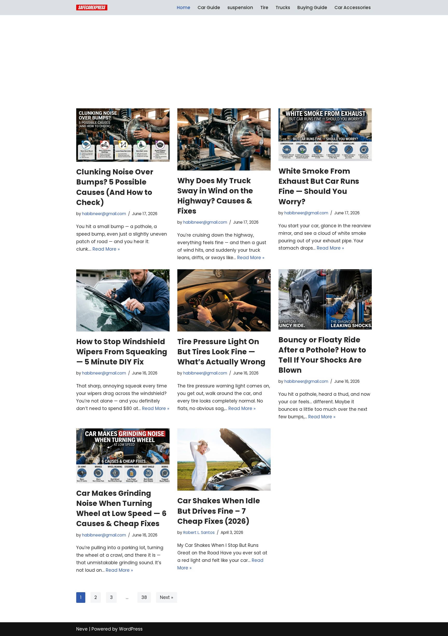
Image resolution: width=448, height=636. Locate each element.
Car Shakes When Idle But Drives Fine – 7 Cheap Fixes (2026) (218, 511)
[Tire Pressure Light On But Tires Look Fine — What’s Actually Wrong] (224, 300)
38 (144, 597)
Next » (166, 597)
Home (183, 7)
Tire (264, 7)
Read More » (106, 249)
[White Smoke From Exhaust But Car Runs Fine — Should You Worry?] (325, 134)
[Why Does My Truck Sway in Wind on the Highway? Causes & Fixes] (224, 139)
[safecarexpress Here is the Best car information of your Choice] (91, 7)
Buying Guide (312, 7)
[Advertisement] (224, 69)
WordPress (131, 629)
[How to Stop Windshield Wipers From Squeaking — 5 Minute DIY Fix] (123, 300)
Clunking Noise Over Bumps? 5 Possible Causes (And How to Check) (114, 187)
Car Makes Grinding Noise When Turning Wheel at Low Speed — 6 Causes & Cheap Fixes (121, 508)
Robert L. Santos (199, 532)
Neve (82, 629)
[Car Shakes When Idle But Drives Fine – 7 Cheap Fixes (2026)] (224, 459)
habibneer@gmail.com (104, 213)
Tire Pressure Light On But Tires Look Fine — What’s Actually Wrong (221, 352)
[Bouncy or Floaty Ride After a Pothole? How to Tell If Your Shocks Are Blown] (325, 299)
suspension (240, 7)
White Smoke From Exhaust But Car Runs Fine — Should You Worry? (318, 186)
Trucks (283, 7)
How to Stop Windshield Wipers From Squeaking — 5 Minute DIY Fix (121, 352)
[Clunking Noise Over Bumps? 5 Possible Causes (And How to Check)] (123, 135)
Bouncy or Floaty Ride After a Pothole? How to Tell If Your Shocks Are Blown (322, 355)
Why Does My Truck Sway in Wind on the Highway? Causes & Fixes (215, 196)
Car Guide (209, 7)
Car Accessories (352, 7)
